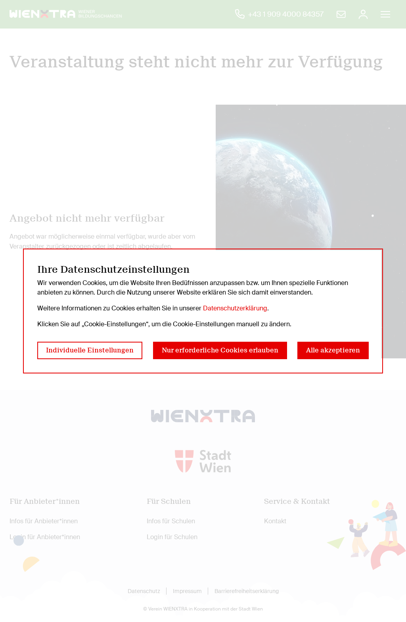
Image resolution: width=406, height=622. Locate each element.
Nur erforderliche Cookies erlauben (220, 350)
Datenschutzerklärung (235, 308)
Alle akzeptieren (333, 350)
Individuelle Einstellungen (90, 350)
